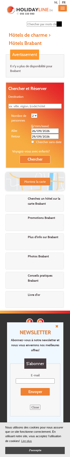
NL (56, 2)
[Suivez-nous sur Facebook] (29, 321)
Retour (15, 136)
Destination (16, 97)
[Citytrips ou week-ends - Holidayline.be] (29, 10)
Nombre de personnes (18, 118)
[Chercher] (59, 24)
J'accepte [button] (35, 450)
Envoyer (35, 391)
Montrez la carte (35, 181)
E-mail (35, 375)
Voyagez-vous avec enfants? (31, 151)
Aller (14, 131)
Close (35, 407)
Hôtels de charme (28, 35)
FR (64, 2)
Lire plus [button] (26, 441)
